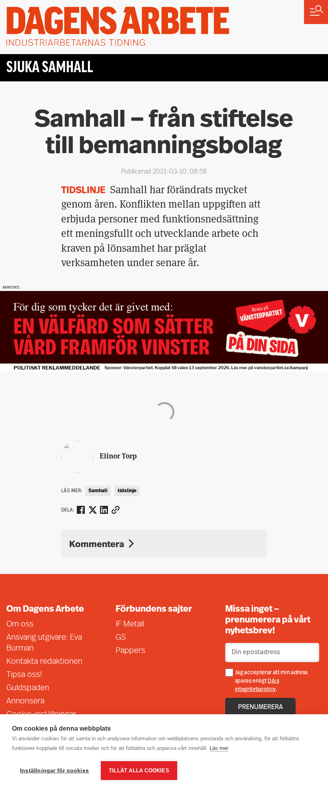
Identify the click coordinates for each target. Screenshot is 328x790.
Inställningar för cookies (54, 771)
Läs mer (219, 748)
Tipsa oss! (24, 675)
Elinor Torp (118, 456)
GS (121, 638)
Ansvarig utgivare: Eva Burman (44, 643)
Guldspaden (27, 688)
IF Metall (130, 624)
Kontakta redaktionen (44, 662)
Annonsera (25, 701)
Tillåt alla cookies (139, 771)
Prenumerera (260, 707)
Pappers (130, 651)
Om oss (20, 624)
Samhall (98, 491)
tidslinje (127, 491)
